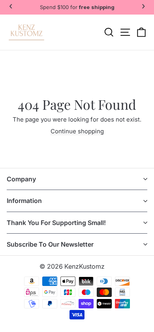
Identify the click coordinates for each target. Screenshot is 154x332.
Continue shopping (77, 131)
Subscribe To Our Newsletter (50, 244)
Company (21, 179)
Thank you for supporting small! (56, 223)
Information (24, 201)
